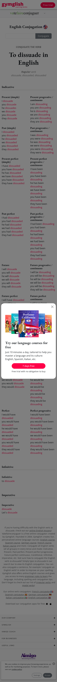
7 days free (28, 366)
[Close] (52, 306)
